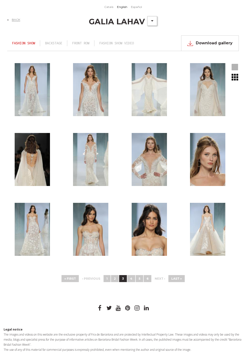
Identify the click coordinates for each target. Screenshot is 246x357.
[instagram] (137, 308)
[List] (235, 77)
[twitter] (109, 308)
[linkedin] (146, 308)
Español (136, 7)
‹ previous (91, 278)
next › (160, 278)
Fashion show (23, 43)
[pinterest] (127, 308)
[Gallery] (235, 67)
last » (176, 278)
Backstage (53, 43)
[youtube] (118, 308)
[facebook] (99, 308)
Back (16, 19)
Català (108, 7)
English (122, 7)
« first (70, 278)
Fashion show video (116, 43)
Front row (80, 43)
